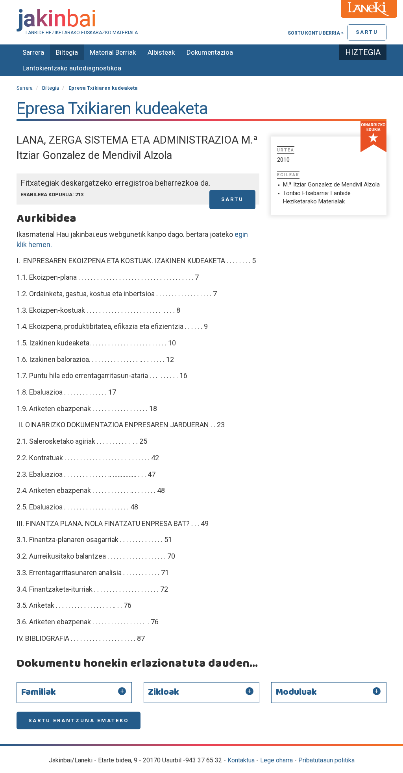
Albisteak (161, 52)
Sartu (367, 32)
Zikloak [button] (163, 692)
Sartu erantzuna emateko (78, 720)
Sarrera (33, 52)
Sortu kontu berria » (316, 33)
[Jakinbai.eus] (201, 20)
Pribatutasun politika (326, 760)
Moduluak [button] (296, 692)
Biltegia (67, 52)
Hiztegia (363, 52)
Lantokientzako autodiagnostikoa (71, 68)
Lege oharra (276, 760)
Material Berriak (113, 52)
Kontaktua (241, 760)
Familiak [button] (38, 692)
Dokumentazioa (210, 52)
